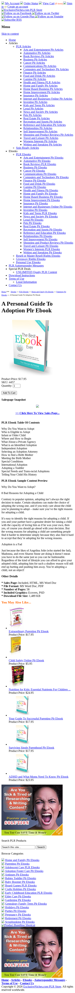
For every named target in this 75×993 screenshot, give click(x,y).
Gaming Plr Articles (34, 79)
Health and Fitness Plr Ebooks (40, 190)
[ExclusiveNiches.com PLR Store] (21, 9)
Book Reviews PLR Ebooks (39, 164)
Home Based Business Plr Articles (43, 88)
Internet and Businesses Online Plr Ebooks (47, 206)
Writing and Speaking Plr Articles (42, 144)
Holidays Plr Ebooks (17, 907)
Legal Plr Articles (33, 108)
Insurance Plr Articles (35, 95)
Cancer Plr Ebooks (34, 170)
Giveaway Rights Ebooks (31, 259)
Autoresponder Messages (49, 980)
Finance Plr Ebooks (34, 180)
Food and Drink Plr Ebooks (39, 183)
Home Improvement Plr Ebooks (41, 200)
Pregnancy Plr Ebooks (18, 914)
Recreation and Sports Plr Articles (42, 121)
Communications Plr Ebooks (39, 174)
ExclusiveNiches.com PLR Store (42, 986)
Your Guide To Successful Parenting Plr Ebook (36, 718)
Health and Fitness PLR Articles (41, 82)
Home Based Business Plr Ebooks (43, 196)
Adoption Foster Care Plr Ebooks (24, 871)
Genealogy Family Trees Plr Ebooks (26, 903)
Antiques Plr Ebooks (17, 874)
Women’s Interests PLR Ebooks (41, 249)
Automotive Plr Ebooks (36, 160)
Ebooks (13, 292)
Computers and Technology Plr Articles (46, 69)
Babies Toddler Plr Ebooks (20, 878)
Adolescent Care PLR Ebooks (22, 867)
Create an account (17, 6)
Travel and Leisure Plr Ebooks (40, 245)
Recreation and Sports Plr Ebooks (42, 229)
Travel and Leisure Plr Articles (40, 138)
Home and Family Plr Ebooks (40, 193)
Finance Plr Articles (34, 72)
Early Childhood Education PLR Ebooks (28, 892)
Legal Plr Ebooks (33, 219)
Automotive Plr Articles (36, 53)
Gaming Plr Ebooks (34, 187)
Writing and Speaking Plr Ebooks (42, 252)
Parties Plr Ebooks (15, 911)
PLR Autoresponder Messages (26, 265)
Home (12, 39)
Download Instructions (22, 275)
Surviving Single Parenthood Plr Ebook (31, 747)
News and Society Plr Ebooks (40, 216)
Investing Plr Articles (35, 102)
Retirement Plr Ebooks (18, 918)
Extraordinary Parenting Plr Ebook (29, 631)
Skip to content (10, 33)
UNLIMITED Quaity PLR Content (36, 272)
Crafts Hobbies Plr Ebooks (20, 889)
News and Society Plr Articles (40, 111)
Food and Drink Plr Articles (39, 75)
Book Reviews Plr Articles (38, 56)
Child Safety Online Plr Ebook (26, 660)
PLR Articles (23, 46)
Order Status (31, 3)
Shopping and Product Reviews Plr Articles (48, 134)
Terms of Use (16, 278)
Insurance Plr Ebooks (35, 203)
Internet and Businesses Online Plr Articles (47, 98)
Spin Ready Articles (27, 147)
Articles (15, 980)
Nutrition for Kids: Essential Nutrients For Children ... (40, 689)
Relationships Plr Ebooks (37, 236)
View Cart (48, 3)
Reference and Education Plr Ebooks (44, 232)
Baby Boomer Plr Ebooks (20, 881)
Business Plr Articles (35, 59)
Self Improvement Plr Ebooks (40, 239)
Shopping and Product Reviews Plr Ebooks (48, 242)
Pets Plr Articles (32, 115)
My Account (12, 3)
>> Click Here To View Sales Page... (37, 413)
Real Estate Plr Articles (36, 118)
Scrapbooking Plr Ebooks (20, 921)
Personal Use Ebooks (28, 262)
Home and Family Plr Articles (40, 85)
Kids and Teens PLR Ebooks (40, 213)
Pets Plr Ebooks (32, 223)
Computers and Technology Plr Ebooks (46, 177)
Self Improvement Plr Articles (40, 131)
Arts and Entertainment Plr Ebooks (43, 157)
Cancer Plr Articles (34, 62)
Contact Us (15, 285)
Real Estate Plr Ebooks (36, 226)
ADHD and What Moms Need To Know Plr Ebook (38, 776)
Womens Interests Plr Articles (40, 141)
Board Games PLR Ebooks (21, 885)
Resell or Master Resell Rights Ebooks (38, 255)
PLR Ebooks (23, 154)
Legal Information (26, 281)
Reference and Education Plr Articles (44, 124)
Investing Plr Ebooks (35, 210)
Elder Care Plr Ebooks (18, 896)
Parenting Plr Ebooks (17, 863)
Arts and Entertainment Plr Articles (43, 49)
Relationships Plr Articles (37, 128)
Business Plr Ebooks (35, 167)
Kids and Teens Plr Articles (39, 105)
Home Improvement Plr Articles (41, 92)
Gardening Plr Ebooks (18, 900)
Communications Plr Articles (39, 66)
